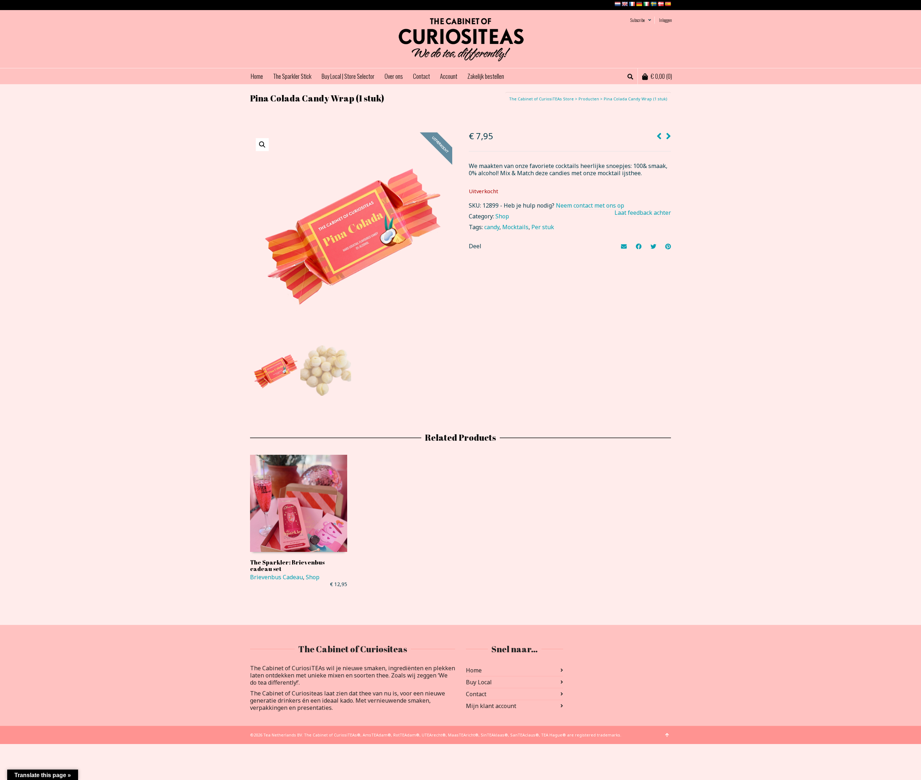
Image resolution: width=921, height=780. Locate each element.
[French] (632, 4)
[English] (624, 4)
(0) (661, 76)
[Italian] (646, 4)
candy (491, 227)
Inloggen (665, 20)
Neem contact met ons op (590, 205)
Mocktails (515, 227)
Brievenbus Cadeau (276, 577)
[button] (262, 144)
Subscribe (637, 20)
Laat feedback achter (642, 213)
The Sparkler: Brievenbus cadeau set (287, 565)
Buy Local (479, 682)
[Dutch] (617, 4)
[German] (639, 4)
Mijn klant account (491, 706)
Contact (476, 694)
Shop (502, 216)
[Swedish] (653, 4)
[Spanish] (667, 4)
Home (474, 670)
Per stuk (542, 227)
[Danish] (660, 4)
